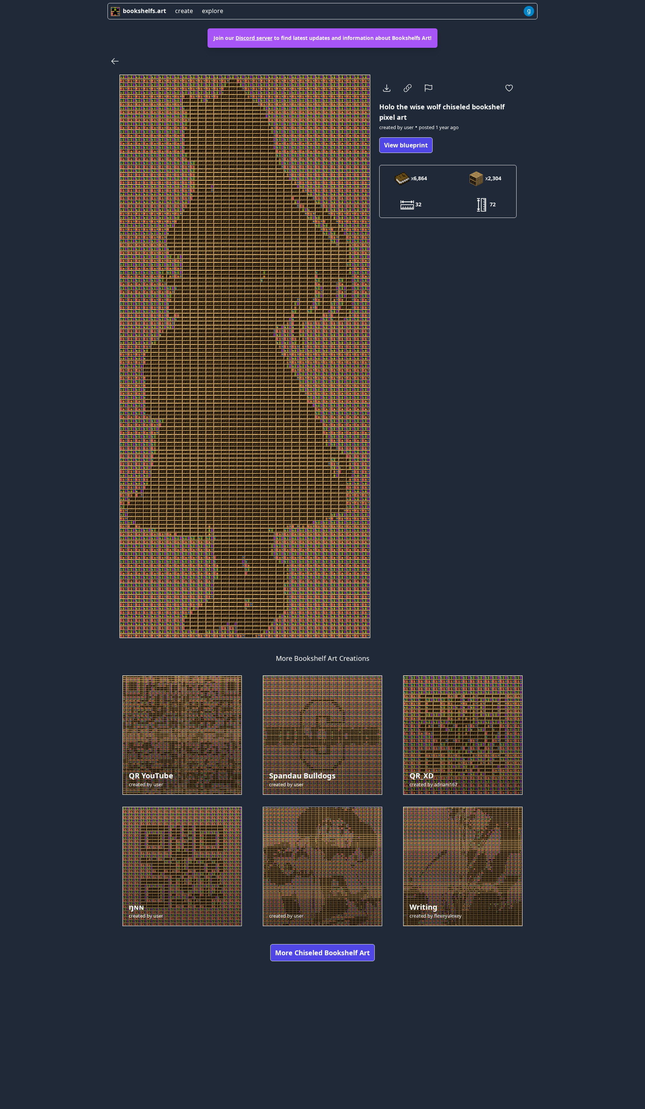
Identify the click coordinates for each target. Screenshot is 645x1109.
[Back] (115, 61)
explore (212, 11)
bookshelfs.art (144, 11)
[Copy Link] (407, 88)
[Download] (386, 88)
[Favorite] (509, 88)
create (184, 11)
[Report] (428, 88)
